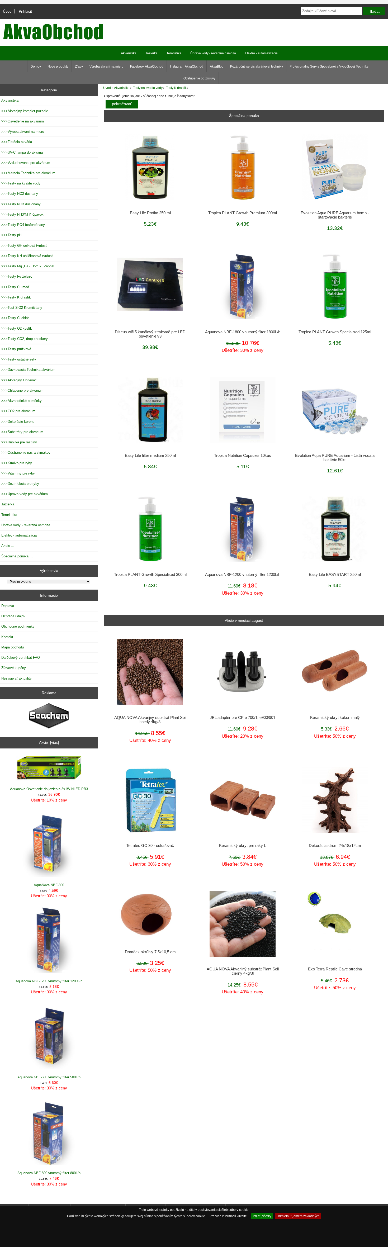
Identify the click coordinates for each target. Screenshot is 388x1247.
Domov (36, 66)
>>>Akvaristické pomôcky (21, 401)
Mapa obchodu (12, 647)
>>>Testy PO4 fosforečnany (23, 225)
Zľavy (79, 66)
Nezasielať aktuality (16, 678)
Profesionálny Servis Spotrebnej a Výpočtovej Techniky (329, 66)
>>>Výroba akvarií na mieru (22, 132)
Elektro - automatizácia (261, 53)
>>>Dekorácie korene (17, 422)
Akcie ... (7, 546)
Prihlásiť (25, 11)
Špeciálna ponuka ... (17, 556)
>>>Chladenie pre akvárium (22, 390)
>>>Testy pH (11, 235)
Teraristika (174, 53)
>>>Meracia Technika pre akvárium (28, 173)
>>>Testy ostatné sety (18, 359)
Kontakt (7, 637)
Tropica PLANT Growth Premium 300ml (242, 213)
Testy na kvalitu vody (148, 87)
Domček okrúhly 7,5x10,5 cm (150, 952)
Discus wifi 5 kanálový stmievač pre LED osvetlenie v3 (150, 334)
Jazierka (151, 53)
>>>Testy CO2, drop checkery (24, 339)
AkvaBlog (217, 66)
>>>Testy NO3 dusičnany (21, 204)
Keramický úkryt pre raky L (242, 845)
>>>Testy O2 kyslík (16, 328)
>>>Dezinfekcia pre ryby (20, 484)
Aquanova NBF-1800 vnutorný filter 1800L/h (242, 332)
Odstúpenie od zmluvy (199, 78)
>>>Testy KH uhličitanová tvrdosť (27, 256)
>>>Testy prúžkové (16, 349)
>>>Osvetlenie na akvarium (22, 121)
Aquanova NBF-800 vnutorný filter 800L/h (49, 1173)
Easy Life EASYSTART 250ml (335, 574)
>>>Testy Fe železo (16, 276)
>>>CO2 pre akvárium (18, 411)
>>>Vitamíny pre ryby (18, 473)
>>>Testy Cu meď (15, 287)
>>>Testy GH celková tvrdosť (24, 246)
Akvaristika (122, 87)
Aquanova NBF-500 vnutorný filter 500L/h (49, 1077)
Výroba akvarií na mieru (106, 66)
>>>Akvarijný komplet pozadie (24, 111)
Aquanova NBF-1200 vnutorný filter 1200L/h (49, 981)
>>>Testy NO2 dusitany (19, 194)
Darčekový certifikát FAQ (20, 658)
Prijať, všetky (262, 1216)
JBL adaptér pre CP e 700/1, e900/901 (242, 717)
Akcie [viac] (49, 742)
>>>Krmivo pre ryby (16, 463)
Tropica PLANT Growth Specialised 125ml (335, 332)
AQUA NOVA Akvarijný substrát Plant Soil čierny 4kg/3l (243, 971)
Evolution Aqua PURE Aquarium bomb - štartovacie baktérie (335, 215)
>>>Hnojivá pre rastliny (19, 442)
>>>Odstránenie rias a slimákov (25, 452)
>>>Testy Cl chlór (15, 318)
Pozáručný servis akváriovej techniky (256, 66)
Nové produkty (58, 66)
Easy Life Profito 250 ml (150, 213)
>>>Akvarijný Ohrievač (19, 380)
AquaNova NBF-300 (49, 885)
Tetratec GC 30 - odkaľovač (150, 845)
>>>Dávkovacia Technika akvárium (28, 370)
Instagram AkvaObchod (186, 66)
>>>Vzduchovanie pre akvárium (25, 163)
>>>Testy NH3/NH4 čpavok (22, 214)
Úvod (7, 11)
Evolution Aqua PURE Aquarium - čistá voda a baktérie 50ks (335, 457)
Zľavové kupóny (13, 668)
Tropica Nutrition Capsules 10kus (242, 455)
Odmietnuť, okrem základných (298, 1216)
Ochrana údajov (13, 616)
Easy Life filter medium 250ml (150, 455)
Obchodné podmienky (18, 626)
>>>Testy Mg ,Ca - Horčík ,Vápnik (27, 266)
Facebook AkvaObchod (146, 66)
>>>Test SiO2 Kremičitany (21, 308)
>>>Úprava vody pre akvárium (24, 494)
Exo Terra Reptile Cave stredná (335, 969)
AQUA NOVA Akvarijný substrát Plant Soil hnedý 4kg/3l (150, 719)
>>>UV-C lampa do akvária (22, 152)
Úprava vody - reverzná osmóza (213, 53)
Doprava (7, 606)
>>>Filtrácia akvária (16, 142)
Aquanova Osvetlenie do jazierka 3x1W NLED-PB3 (49, 789)
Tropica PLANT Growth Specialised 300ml (150, 574)
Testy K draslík (176, 87)
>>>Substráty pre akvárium (22, 432)
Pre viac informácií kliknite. (229, 1216)
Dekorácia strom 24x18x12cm (335, 845)
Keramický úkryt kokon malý (335, 717)
